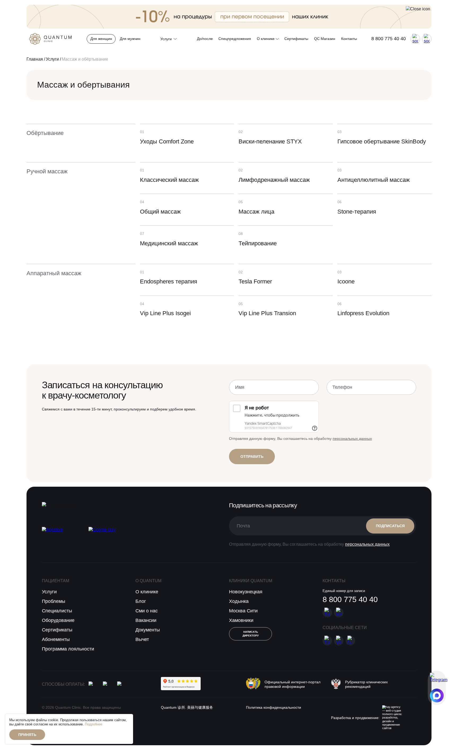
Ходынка (239, 601)
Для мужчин (130, 39)
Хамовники (241, 620)
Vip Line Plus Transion (267, 313)
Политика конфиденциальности (273, 707)
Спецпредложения (234, 39)
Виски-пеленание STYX (270, 141)
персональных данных (352, 438)
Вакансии (145, 620)
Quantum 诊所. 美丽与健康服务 (187, 707)
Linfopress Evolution (363, 313)
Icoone (346, 281)
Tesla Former (255, 281)
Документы (147, 629)
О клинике (266, 39)
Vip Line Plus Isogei (165, 313)
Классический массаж (169, 180)
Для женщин (101, 39)
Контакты (349, 39)
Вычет (142, 639)
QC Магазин (324, 39)
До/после (205, 39)
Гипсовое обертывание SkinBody (381, 141)
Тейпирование (258, 243)
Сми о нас (146, 610)
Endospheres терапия (168, 281)
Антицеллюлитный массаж (373, 180)
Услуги (52, 59)
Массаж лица (256, 211)
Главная (35, 59)
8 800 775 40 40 (388, 38)
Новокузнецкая (245, 591)
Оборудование (58, 620)
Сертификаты (296, 39)
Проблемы (53, 601)
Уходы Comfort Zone (167, 141)
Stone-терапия (356, 211)
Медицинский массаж (169, 243)
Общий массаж (160, 211)
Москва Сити (243, 610)
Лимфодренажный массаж (274, 180)
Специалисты (57, 610)
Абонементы (56, 639)
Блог (140, 601)
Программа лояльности (68, 649)
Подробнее (93, 724)
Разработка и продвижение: (355, 718)
